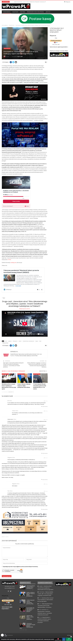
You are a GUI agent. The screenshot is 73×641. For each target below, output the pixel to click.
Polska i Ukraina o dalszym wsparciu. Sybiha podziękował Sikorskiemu (23, 385)
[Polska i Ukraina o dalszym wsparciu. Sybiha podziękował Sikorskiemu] (24, 378)
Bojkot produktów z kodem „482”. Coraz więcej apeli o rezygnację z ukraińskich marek (45, 593)
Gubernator (10, 419)
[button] (4, 635)
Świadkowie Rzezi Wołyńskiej (35, 12)
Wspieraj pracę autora (24, 308)
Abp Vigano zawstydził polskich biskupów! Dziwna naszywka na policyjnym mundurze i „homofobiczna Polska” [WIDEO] (13, 365)
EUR (53, 44)
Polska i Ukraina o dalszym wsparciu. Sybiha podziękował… (30, 594)
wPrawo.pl (69, 635)
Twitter (38, 354)
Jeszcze (48, 12)
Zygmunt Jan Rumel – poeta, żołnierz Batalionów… (30, 617)
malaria (20, 341)
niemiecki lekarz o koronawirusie (28, 341)
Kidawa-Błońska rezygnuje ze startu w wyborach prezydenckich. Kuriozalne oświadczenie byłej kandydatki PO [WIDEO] (36, 365)
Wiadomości (6, 12)
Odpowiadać (45, 406)
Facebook (12, 355)
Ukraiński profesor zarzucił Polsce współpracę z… (30, 587)
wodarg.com (13, 262)
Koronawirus (15, 341)
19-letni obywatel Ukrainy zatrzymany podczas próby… (30, 601)
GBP (59, 44)
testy (40, 341)
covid (6, 341)
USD (56, 44)
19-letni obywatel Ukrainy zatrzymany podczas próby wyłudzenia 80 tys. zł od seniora (45, 605)
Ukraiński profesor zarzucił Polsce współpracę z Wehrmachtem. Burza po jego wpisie (45, 587)
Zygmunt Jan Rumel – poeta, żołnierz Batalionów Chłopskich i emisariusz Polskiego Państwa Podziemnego (37, 1)
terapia (37, 341)
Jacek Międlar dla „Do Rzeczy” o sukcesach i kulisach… (30, 609)
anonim (41, 586)
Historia (22, 12)
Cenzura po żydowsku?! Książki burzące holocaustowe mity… (27, 626)
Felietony (15, 12)
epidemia (9, 341)
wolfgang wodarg (5, 342)
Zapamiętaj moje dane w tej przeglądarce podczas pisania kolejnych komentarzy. (20, 566)
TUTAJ (9, 259)
